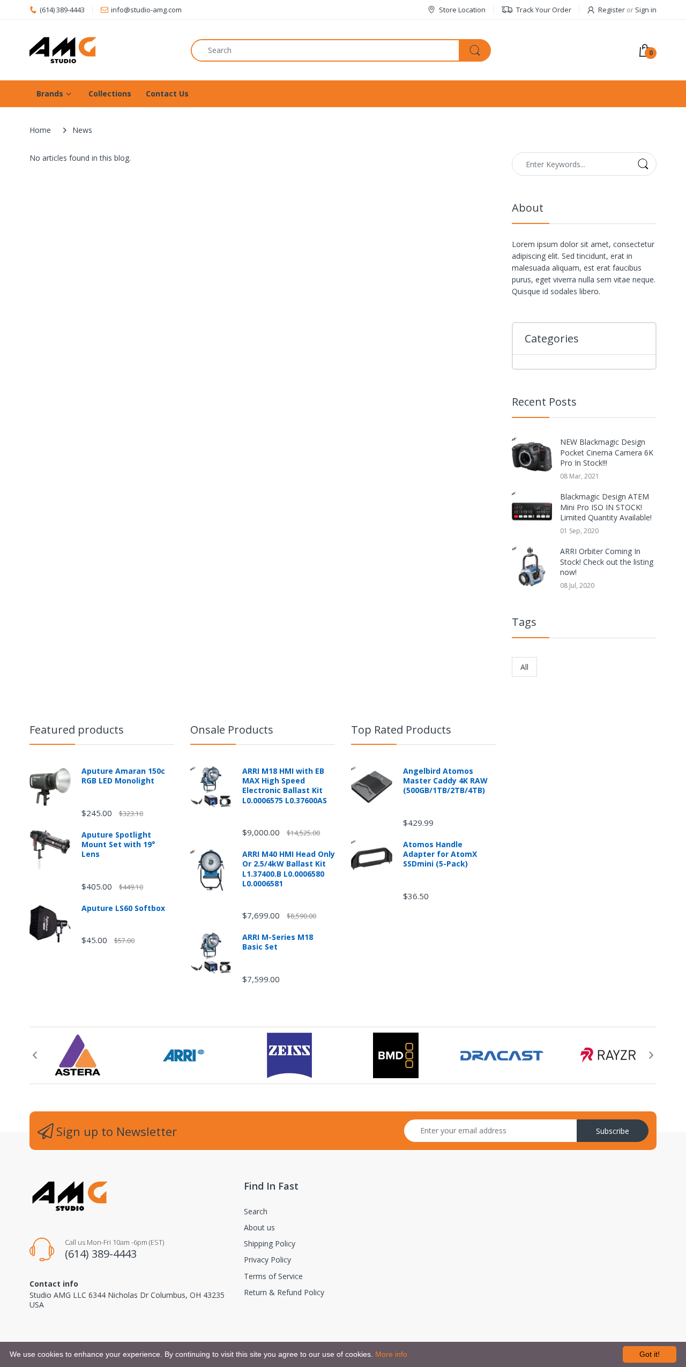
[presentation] (34, 1055)
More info (391, 1354)
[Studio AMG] (102, 50)
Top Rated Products (401, 729)
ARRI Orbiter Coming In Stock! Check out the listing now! (606, 561)
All (524, 667)
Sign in (646, 9)
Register (611, 9)
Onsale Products (231, 729)
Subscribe (612, 1131)
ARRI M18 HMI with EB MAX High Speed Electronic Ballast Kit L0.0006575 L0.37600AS (284, 785)
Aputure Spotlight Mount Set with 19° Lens (118, 844)
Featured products (76, 729)
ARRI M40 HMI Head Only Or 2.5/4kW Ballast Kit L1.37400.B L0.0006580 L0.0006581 (288, 868)
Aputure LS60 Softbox (123, 908)
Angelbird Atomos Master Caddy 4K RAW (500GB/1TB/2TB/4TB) (445, 780)
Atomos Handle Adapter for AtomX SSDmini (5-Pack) (440, 854)
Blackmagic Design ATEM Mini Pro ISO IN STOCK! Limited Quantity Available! (606, 506)
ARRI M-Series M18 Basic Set (277, 942)
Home (40, 130)
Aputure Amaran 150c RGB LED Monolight (123, 776)
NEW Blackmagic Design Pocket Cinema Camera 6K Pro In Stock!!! (606, 452)
